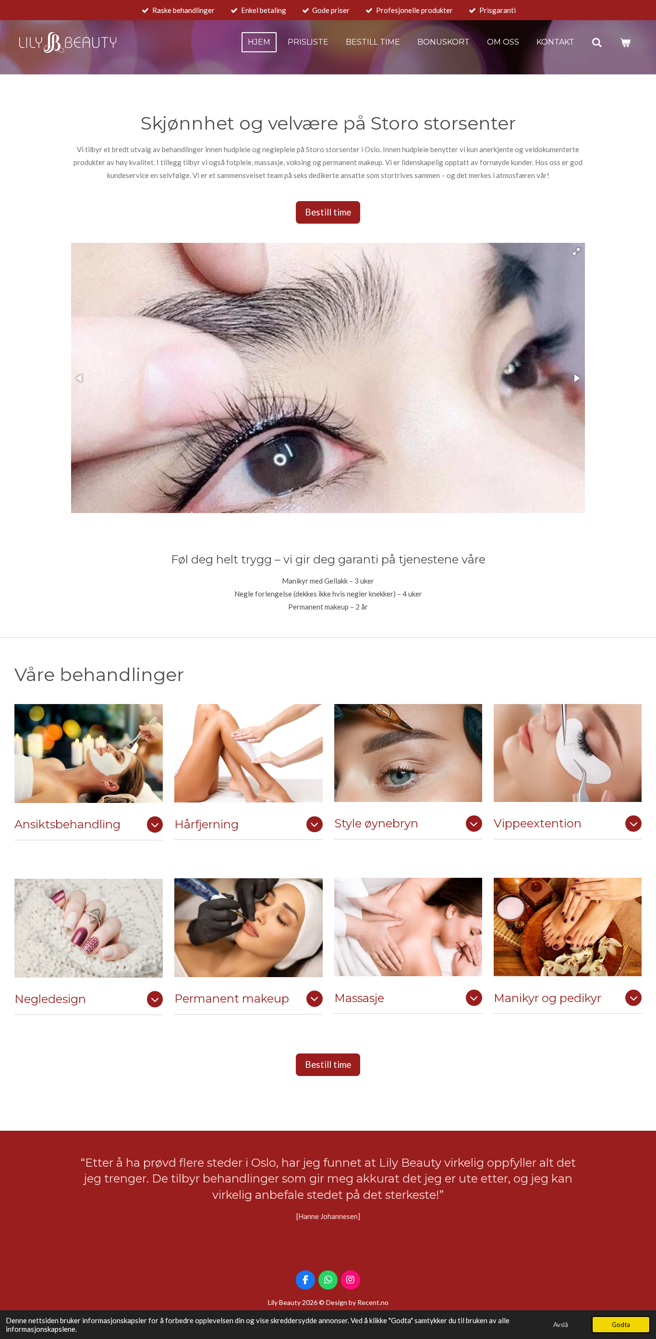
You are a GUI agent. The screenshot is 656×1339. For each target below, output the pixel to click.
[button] (576, 251)
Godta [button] (621, 1324)
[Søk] (596, 42)
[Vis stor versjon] (88, 753)
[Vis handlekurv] (625, 42)
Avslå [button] (560, 1324)
